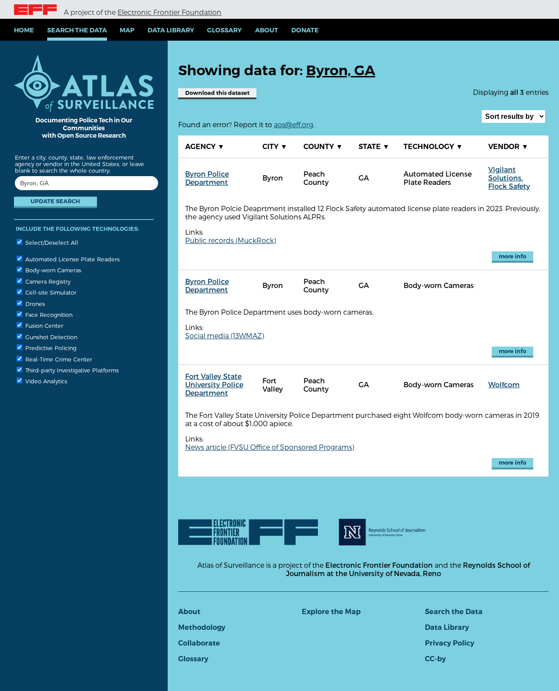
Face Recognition (48, 314)
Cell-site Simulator (50, 292)
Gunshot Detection (50, 336)
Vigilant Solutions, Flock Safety (509, 177)
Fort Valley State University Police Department (214, 384)
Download (217, 93)
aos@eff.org (293, 124)
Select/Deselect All (51, 242)
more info (512, 256)
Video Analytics (45, 381)
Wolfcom (504, 384)
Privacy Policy (449, 643)
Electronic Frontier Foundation (169, 12)
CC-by (435, 659)
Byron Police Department (207, 178)
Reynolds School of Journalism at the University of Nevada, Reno (408, 569)
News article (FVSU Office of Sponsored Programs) (269, 447)
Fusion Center (43, 325)
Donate (305, 30)
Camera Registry (47, 281)
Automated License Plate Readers (72, 259)
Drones (34, 303)
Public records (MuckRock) (230, 240)
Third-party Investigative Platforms (71, 370)
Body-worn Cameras (52, 270)
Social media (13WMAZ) (224, 335)
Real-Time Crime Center (58, 359)
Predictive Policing (50, 347)
